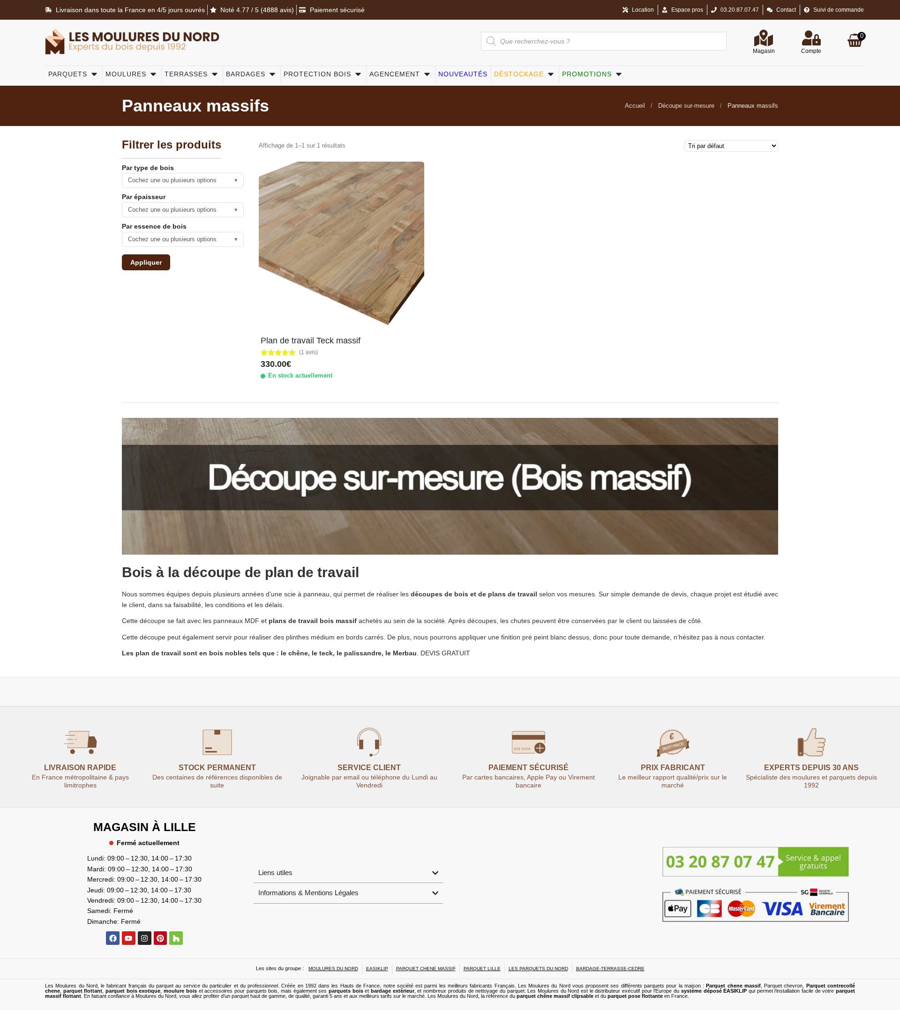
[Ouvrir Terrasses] (214, 74)
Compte (811, 51)
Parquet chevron (783, 985)
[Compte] (811, 38)
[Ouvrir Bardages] (272, 74)
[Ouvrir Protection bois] (358, 74)
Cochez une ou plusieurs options (183, 180)
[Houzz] (176, 938)
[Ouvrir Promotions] (618, 74)
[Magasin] (763, 38)
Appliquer (146, 262)
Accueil (635, 105)
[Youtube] (128, 938)
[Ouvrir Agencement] (427, 74)
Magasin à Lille (144, 826)
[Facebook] (113, 938)
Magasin (764, 51)
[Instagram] (144, 938)
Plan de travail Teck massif (310, 340)
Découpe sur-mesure (686, 105)
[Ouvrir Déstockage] (550, 74)
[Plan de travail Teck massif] (341, 244)
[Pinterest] (160, 938)
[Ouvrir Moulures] (153, 74)
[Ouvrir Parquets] (94, 74)
